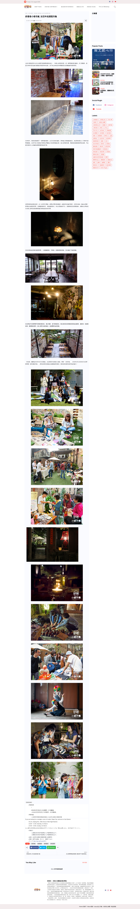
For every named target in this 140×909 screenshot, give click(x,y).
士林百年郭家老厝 (37, 817)
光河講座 (102, 133)
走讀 (111, 135)
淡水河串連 (96, 143)
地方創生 (108, 133)
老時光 (106, 135)
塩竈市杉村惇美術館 (98, 157)
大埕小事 (110, 119)
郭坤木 (102, 143)
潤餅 (109, 162)
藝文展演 (108, 165)
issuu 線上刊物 (98, 906)
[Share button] (57, 847)
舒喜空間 (102, 151)
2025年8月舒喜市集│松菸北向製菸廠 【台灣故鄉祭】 (107, 83)
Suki (71, 828)
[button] (114, 6)
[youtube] (115, 2)
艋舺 (98, 162)
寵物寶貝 (102, 165)
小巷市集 (33, 843)
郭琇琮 (108, 143)
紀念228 (102, 138)
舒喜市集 (107, 146)
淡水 (106, 141)
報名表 (101, 146)
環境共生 (95, 165)
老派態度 (40, 843)
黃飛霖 (102, 154)
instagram (110, 105)
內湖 (101, 127)
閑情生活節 (96, 154)
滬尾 (94, 162)
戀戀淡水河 (96, 167)
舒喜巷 (108, 151)
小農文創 (95, 127)
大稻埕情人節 (96, 125)
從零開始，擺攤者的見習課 (107, 91)
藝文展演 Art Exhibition (67, 6)
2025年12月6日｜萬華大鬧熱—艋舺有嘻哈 (107, 74)
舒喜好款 (105, 149)
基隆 (102, 141)
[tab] (38, 7)
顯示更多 (85, 862)
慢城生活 (110, 159)
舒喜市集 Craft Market (51, 6)
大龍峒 (103, 125)
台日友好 (102, 130)
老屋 (94, 135)
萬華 (106, 157)
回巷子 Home (38, 6)
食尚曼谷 (46, 843)
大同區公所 (102, 119)
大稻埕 (94, 122)
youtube (98, 109)
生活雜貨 (95, 133)
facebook (99, 105)
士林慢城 (95, 119)
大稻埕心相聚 (102, 122)
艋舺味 (103, 162)
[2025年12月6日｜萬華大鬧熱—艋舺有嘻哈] (95, 74)
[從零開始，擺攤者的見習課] (95, 91)
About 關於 (90, 906)
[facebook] (110, 2)
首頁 (26, 13)
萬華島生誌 (96, 159)
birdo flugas (104, 167)
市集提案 (108, 130)
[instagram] (113, 2)
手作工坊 (95, 130)
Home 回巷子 (83, 906)
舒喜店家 (31, 13)
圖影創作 (103, 159)
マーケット (76, 828)
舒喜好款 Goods (91, 6)
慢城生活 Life (80, 6)
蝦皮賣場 (113, 906)
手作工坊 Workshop (104, 6)
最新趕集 (95, 146)
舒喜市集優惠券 (97, 149)
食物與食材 (96, 141)
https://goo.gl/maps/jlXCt (39, 841)
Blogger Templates (51, 906)
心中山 (106, 127)
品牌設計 (95, 138)
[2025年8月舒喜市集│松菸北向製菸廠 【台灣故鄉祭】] (95, 82)
